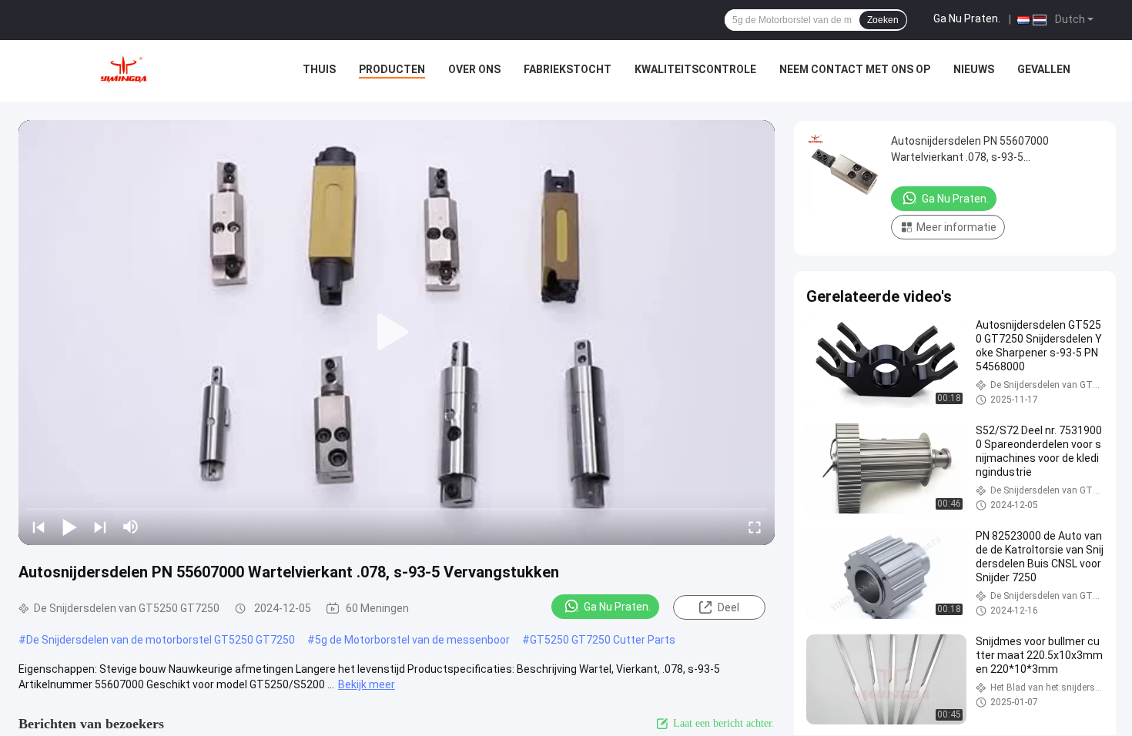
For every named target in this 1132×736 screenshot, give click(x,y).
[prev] (38, 526)
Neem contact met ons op (854, 69)
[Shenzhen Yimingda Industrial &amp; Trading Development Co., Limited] (123, 71)
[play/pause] (69, 526)
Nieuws (973, 69)
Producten (392, 69)
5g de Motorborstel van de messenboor (412, 640)
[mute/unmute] (131, 526)
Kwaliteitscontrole (695, 69)
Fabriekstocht (567, 69)
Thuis (319, 69)
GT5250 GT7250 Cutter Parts (602, 640)
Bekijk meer (366, 684)
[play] (396, 332)
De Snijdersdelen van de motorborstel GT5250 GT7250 (160, 640)
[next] (100, 526)
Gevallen (1043, 69)
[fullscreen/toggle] (754, 526)
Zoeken (883, 20)
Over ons (474, 69)
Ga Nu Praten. (966, 18)
